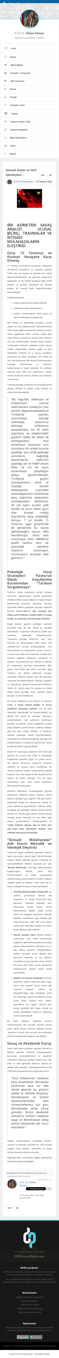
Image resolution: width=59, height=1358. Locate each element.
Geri (43, 175)
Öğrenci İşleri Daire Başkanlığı (30, 1308)
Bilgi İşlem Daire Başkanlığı (30, 1312)
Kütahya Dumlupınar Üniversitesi (30, 1297)
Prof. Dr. (23, 181)
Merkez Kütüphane (30, 1301)
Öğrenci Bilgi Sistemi (30, 1305)
